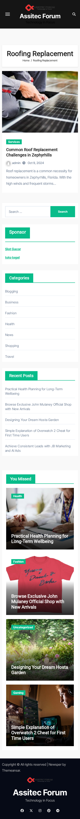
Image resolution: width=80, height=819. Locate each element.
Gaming (18, 692)
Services (14, 141)
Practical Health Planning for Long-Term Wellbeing (39, 538)
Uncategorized (23, 627)
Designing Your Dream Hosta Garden (32, 420)
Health (10, 324)
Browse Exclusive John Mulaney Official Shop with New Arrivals (37, 602)
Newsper (55, 764)
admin (16, 163)
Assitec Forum (40, 16)
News (9, 335)
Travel (9, 356)
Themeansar (11, 770)
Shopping (12, 346)
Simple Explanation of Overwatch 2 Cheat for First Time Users (38, 733)
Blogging (11, 291)
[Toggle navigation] (7, 14)
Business (12, 302)
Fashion (11, 313)
